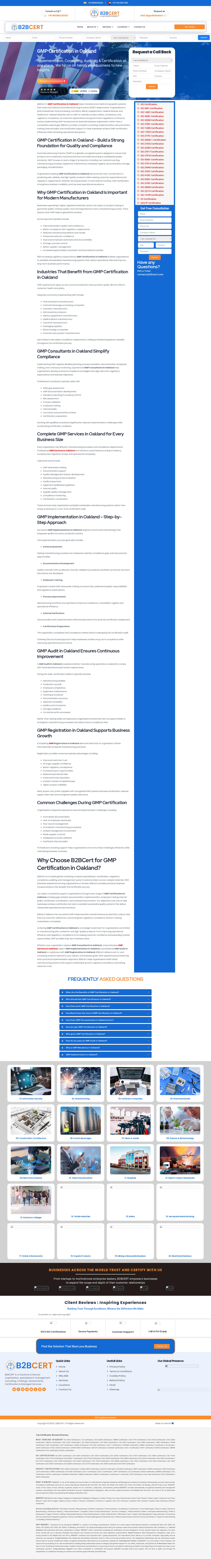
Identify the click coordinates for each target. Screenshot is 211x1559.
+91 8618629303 (58, 15)
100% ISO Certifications (53, 1331)
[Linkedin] (23, 1389)
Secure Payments (88, 1331)
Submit (203, 37)
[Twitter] (27, 1389)
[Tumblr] (35, 1389)
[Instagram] (18, 1389)
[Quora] (44, 1389)
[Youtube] (31, 1389)
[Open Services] (113, 26)
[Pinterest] (40, 1389)
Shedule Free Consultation (51, 81)
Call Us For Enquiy (157, 1331)
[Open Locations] (129, 26)
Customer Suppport (123, 1331)
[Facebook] (14, 1389)
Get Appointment (151, 15)
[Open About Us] (98, 26)
